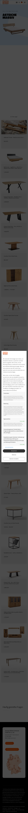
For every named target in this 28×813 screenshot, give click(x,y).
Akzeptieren (14, 451)
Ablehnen (14, 455)
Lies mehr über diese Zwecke (9, 447)
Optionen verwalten (14, 459)
